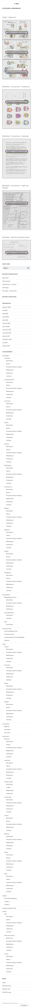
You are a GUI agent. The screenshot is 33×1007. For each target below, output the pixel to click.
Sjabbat (6, 508)
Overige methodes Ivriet (9, 908)
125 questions (6, 281)
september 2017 (7, 339)
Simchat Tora (8, 487)
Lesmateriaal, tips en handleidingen (14, 637)
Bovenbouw (9, 360)
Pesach (6, 422)
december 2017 (6, 329)
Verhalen (8, 376)
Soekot (6, 551)
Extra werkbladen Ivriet (10, 631)
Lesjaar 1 (6, 901)
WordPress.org (6, 992)
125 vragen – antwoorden (9, 291)
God (5, 914)
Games (8, 364)
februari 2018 (6, 323)
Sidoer (6, 852)
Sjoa (5, 622)
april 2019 (5, 313)
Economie (7, 665)
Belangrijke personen (10, 597)
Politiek (6, 702)
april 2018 (5, 320)
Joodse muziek (8, 782)
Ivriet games (5, 724)
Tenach (4, 911)
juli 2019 (4, 310)
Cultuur (6, 646)
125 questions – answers (9, 284)
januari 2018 (5, 326)
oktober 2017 (6, 336)
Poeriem (6, 444)
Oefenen (6, 640)
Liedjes (8, 787)
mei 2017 (5, 342)
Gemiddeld (7, 729)
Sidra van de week (9, 935)
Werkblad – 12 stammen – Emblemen (16, 87)
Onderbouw (9, 373)
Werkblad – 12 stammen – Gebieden (15, 136)
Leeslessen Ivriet (9, 634)
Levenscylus (7, 797)
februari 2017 (6, 346)
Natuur (6, 683)
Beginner (7, 726)
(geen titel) (5, 278)
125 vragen (5, 287)
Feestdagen (5, 355)
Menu (17, 3)
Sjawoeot (7, 530)
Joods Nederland (9, 612)
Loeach (6, 815)
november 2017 (6, 333)
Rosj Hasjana (7, 465)
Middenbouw (10, 370)
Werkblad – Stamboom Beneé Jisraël (15, 237)
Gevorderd (7, 732)
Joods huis (7, 760)
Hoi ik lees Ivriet (6, 628)
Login (4, 982)
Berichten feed (6, 986)
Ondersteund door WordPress (10, 1003)
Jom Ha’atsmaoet (9, 379)
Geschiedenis (6, 595)
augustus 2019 (6, 307)
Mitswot (6, 834)
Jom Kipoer (7, 401)
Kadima (4, 896)
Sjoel (5, 873)
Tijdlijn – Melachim (9, 17)
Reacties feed (6, 989)
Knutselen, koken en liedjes (14, 367)
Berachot (7, 739)
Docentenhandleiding (10, 898)
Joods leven (5, 736)
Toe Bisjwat (7, 572)
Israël (4, 644)
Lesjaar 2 (6, 904)
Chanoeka (7, 358)
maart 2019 (5, 317)
